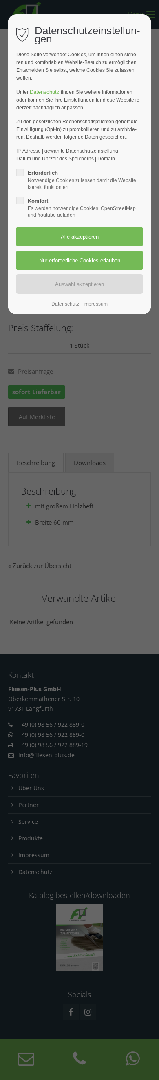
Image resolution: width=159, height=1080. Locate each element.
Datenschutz (45, 92)
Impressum (95, 304)
